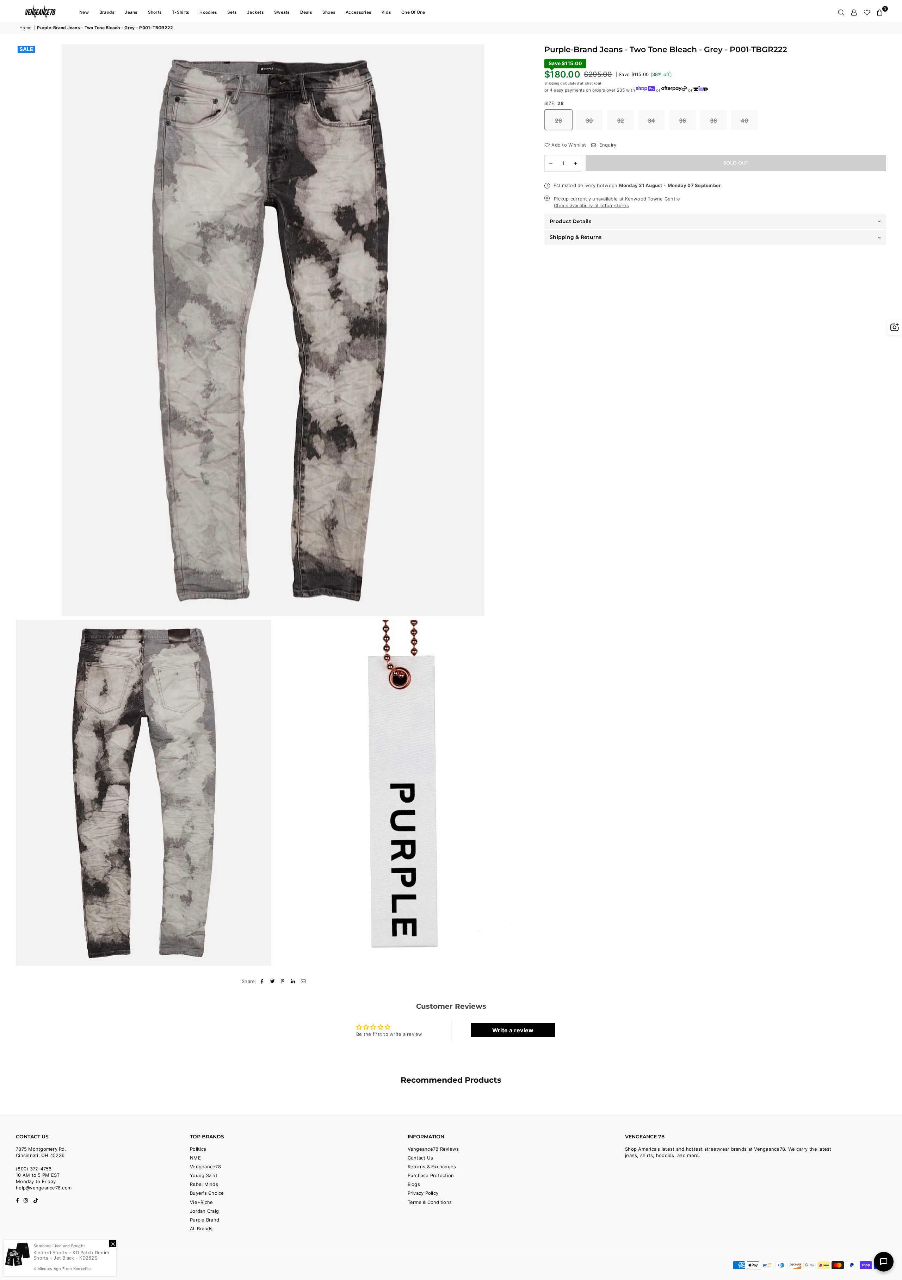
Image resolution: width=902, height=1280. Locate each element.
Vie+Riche (201, 1202)
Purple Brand (204, 1220)
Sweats (282, 12)
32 (620, 120)
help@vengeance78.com (44, 1188)
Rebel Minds (204, 1184)
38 (713, 120)
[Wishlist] (866, 12)
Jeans (131, 12)
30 (589, 120)
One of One (413, 12)
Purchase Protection (431, 1175)
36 (682, 120)
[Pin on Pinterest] (282, 981)
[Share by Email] (303, 981)
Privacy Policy (423, 1193)
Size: (554, 103)
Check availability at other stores (591, 205)
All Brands (201, 1228)
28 (558, 120)
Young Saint (203, 1175)
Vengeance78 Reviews (433, 1149)
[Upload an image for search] (894, 327)
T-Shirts (180, 12)
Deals (306, 12)
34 (651, 120)
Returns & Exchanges (432, 1166)
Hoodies (208, 12)
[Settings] (854, 12)
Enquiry (607, 145)
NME (195, 1158)
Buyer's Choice (207, 1193)
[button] (879, 12)
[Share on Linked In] (293, 981)
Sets (231, 12)
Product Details (570, 221)
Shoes (328, 12)
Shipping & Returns (576, 237)
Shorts (155, 12)
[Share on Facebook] (262, 981)
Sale (26, 49)
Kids (386, 12)
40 (745, 120)
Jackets (255, 12)
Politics (198, 1149)
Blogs (414, 1184)
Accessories (358, 12)
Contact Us (420, 1158)
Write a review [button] (513, 1030)
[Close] (112, 1243)
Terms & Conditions (430, 1202)
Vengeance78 (205, 1166)
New (84, 12)
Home (25, 27)
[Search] (841, 12)
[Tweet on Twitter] (272, 981)
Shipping (551, 83)
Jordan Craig (204, 1211)
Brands (107, 12)
